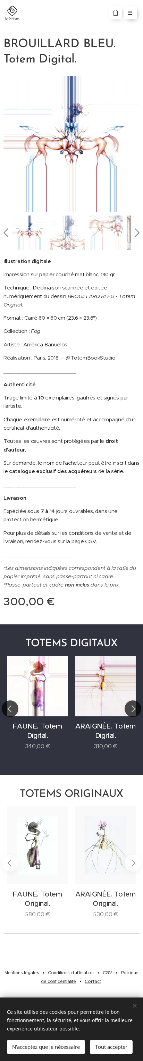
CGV (107, 972)
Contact (93, 981)
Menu (130, 12)
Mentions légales (22, 972)
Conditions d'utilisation (71, 972)
